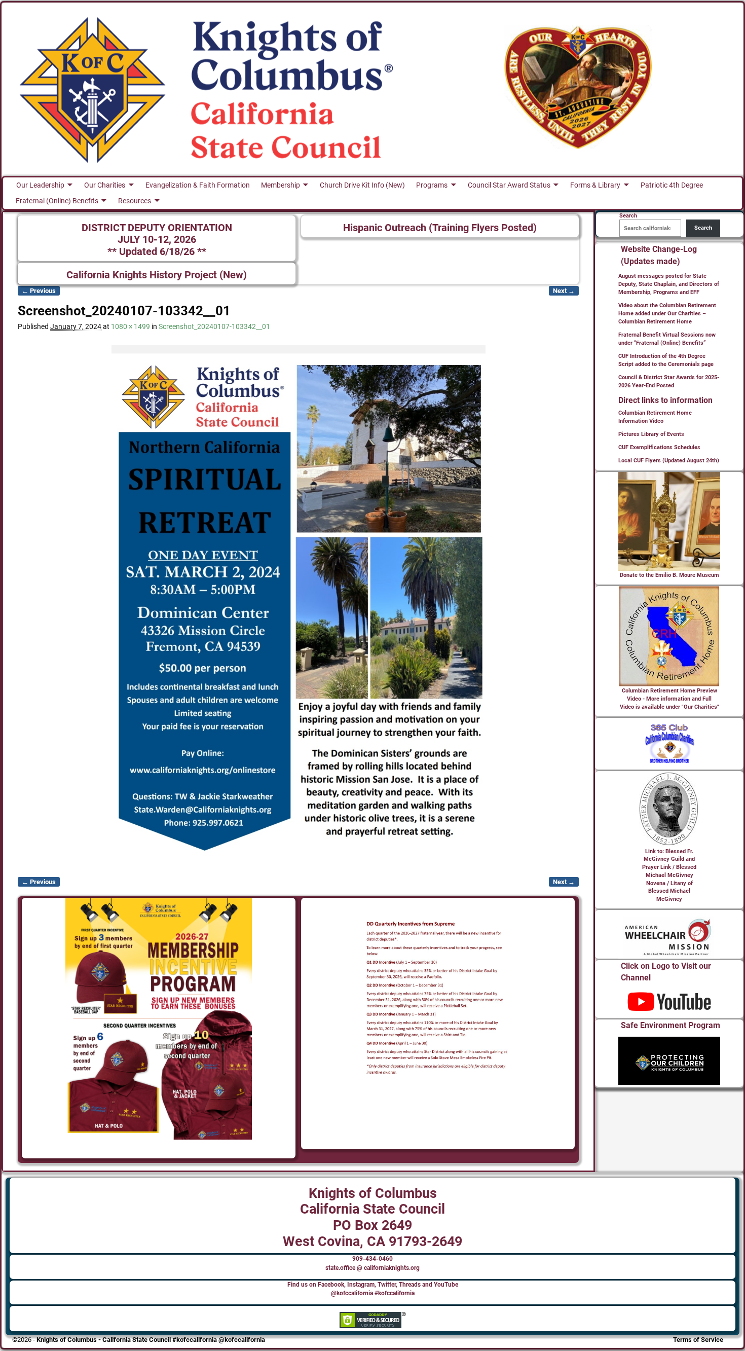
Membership (280, 185)
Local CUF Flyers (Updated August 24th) (668, 460)
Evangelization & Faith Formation (197, 185)
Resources (134, 201)
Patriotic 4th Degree (672, 185)
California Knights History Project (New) (156, 275)
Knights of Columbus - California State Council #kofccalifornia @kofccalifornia (150, 1339)
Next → (564, 291)
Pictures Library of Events (651, 434)
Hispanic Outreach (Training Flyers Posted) (440, 228)
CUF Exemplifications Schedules (659, 447)
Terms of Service (698, 1339)
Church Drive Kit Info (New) (362, 185)
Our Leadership (40, 185)
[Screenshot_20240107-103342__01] (298, 604)
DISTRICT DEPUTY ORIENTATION (157, 228)
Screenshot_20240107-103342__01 (214, 326)
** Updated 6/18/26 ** (156, 252)
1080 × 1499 (130, 326)
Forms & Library (595, 185)
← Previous (39, 291)
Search (703, 228)
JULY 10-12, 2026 (157, 239)
